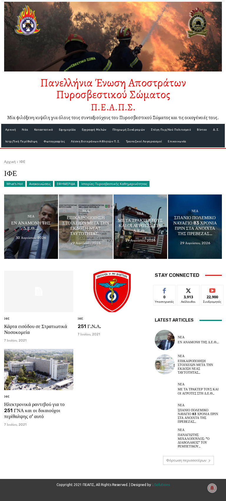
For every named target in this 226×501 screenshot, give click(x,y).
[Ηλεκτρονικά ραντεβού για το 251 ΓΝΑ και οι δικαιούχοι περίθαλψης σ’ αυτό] (38, 369)
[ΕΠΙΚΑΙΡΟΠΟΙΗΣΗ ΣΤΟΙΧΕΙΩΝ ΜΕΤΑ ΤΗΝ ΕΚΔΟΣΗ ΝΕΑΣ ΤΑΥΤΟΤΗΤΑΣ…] (86, 226)
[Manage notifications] (212, 488)
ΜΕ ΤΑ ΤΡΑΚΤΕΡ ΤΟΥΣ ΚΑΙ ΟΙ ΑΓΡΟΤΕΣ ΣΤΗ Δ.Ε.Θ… (198, 391)
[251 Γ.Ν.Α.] (112, 291)
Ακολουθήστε (189, 289)
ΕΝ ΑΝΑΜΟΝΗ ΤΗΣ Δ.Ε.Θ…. (198, 342)
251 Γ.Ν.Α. (89, 326)
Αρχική (10, 161)
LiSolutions (161, 485)
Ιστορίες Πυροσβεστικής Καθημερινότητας (114, 184)
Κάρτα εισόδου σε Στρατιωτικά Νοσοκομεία (35, 329)
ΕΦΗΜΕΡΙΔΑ (66, 184)
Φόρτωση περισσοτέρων (186, 460)
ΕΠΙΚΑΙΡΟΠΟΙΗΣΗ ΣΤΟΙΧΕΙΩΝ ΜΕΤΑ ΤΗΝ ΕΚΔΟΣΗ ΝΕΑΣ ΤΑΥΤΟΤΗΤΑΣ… (195, 367)
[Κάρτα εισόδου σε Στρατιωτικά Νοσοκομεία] (38, 291)
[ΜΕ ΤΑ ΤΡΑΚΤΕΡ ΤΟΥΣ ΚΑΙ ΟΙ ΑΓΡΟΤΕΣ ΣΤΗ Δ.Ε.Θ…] (140, 226)
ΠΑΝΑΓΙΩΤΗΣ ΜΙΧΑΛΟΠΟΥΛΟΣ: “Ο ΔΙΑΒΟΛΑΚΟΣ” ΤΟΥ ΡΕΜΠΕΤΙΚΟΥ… (194, 441)
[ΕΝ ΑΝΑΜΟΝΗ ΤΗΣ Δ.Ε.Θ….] (31, 226)
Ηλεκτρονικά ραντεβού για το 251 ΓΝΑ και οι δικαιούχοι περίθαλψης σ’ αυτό (34, 410)
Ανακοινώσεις (40, 184)
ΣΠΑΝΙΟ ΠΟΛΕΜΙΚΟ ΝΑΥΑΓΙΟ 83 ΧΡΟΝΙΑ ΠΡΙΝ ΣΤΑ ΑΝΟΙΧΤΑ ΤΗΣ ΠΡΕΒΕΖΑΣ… (198, 416)
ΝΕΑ (31, 216)
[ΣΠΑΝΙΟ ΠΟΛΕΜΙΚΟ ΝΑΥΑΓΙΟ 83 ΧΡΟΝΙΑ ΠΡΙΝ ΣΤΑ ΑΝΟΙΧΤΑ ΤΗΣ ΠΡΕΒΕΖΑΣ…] (195, 226)
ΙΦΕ (7, 318)
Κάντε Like (164, 289)
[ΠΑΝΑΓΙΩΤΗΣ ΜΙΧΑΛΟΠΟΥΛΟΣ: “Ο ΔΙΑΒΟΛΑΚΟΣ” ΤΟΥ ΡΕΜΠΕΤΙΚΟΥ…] (165, 438)
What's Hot (14, 184)
